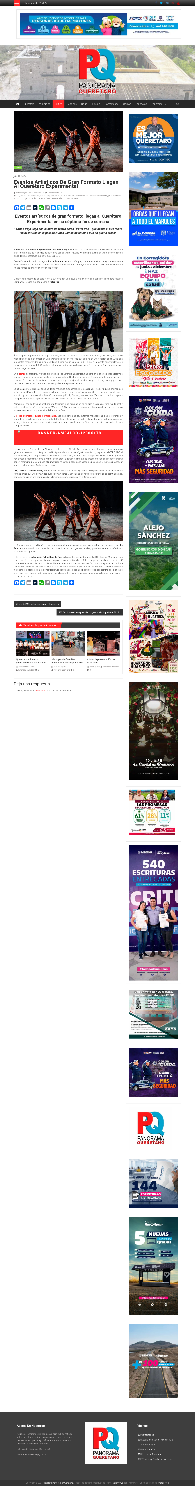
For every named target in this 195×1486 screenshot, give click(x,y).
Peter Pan (54, 198)
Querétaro (29, 104)
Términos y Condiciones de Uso (156, 1459)
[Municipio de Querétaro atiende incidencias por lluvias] (68, 643)
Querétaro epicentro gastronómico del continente (31, 661)
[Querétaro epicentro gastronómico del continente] (32, 643)
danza (42, 196)
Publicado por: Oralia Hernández (29, 193)
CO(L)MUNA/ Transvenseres (27, 196)
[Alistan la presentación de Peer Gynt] (103, 643)
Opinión (127, 104)
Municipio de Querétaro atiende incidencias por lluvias (67, 661)
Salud (84, 104)
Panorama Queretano (26, 670)
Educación (141, 104)
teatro (76, 198)
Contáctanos (112, 104)
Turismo (96, 104)
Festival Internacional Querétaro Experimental (89, 196)
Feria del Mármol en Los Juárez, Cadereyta (38, 604)
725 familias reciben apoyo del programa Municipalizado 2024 (89, 612)
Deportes (72, 104)
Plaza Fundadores (66, 198)
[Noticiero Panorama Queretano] (97, 72)
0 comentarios (54, 193)
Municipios (44, 104)
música (47, 198)
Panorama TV (158, 104)
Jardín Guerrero (37, 198)
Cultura (58, 104)
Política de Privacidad (151, 1454)
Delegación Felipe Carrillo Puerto (58, 196)
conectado (40, 690)
